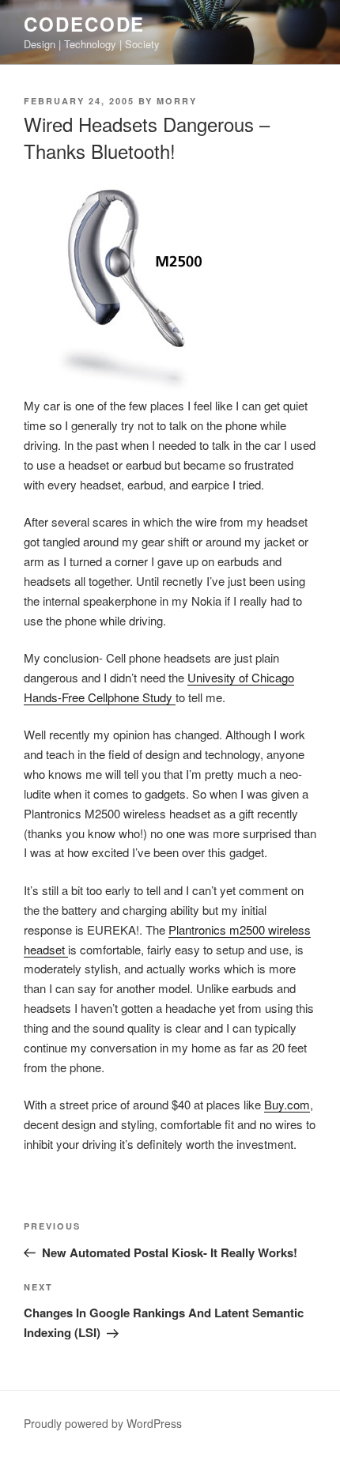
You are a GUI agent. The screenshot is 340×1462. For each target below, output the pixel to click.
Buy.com (287, 1104)
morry (177, 101)
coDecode (84, 23)
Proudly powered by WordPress (103, 1423)
